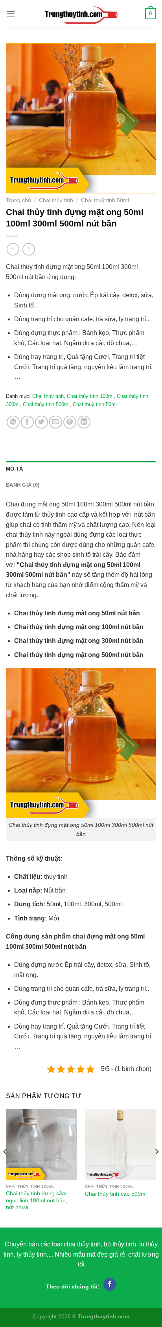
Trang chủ (18, 200)
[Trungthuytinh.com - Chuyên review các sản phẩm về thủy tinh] (80, 14)
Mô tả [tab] (14, 469)
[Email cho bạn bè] (55, 422)
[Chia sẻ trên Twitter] (41, 422)
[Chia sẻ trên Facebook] (27, 422)
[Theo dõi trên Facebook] (109, 1284)
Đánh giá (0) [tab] (22, 485)
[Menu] (10, 13)
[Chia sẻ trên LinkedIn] (83, 422)
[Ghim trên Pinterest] (69, 422)
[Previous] (5, 1167)
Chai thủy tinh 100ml (90, 396)
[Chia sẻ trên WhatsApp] (13, 422)
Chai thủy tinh (56, 200)
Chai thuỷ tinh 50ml (105, 200)
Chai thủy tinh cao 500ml (116, 1194)
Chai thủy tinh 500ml (46, 404)
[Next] (156, 1167)
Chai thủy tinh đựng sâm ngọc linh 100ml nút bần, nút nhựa (36, 1200)
